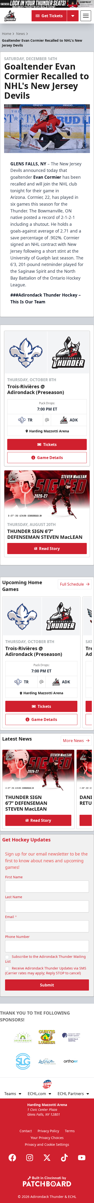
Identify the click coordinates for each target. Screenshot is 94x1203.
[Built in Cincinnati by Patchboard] (47, 1181)
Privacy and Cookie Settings (47, 1144)
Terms (70, 1131)
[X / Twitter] (47, 1157)
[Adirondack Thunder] (10, 15)
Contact (26, 1131)
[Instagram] (29, 1157)
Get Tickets (52, 15)
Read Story (49, 548)
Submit (47, 985)
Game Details (50, 457)
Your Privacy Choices (47, 1137)
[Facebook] (12, 1157)
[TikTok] (64, 1157)
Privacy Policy (48, 1131)
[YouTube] (81, 1157)
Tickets (50, 444)
